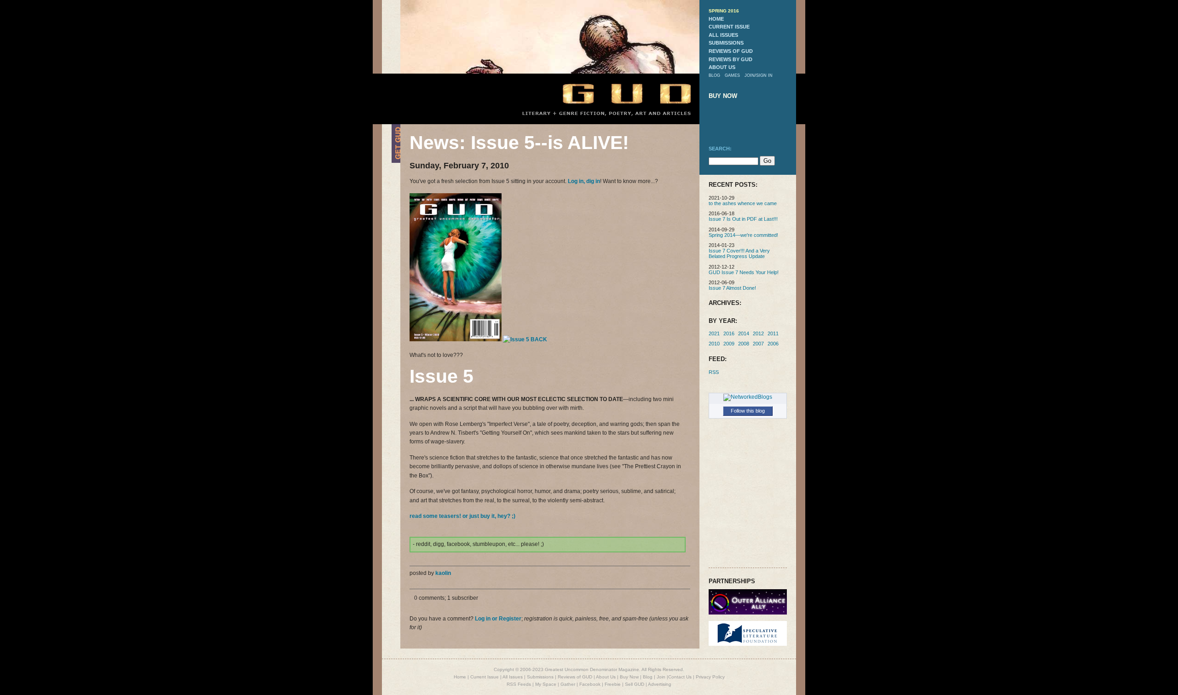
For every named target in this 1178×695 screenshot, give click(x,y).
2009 (728, 343)
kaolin (443, 573)
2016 (728, 333)
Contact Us (680, 676)
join (750, 75)
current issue (729, 26)
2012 (758, 333)
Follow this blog (748, 411)
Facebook (590, 684)
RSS (714, 372)
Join (661, 676)
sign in (764, 75)
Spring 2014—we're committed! (743, 235)
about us (722, 67)
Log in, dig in (584, 181)
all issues (723, 35)
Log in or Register (498, 618)
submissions (726, 43)
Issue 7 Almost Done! (732, 288)
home (716, 19)
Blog (648, 676)
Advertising (659, 684)
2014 (743, 333)
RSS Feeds (519, 684)
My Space (545, 684)
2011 (773, 333)
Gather (567, 684)
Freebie (613, 684)
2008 (743, 343)
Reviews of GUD (575, 676)
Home (460, 676)
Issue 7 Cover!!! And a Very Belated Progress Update (739, 253)
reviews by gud (730, 59)
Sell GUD (634, 684)
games (732, 75)
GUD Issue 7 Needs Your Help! (744, 272)
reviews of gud (731, 51)
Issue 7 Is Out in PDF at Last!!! (743, 219)
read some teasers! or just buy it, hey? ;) (462, 516)
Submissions (540, 676)
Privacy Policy (710, 676)
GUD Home (619, 93)
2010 (714, 343)
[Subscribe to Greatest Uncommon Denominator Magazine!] (396, 161)
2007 (758, 343)
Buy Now (629, 676)
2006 (773, 343)
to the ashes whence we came (743, 203)
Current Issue (484, 676)
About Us (606, 676)
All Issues (512, 676)
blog (714, 75)
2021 (714, 333)
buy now (723, 95)
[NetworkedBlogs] (747, 397)
